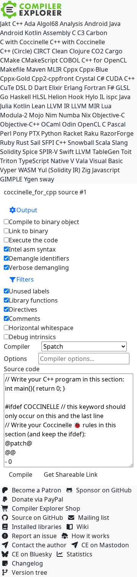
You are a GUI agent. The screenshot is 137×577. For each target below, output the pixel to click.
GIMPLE (11, 179)
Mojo (36, 115)
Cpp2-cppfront (53, 78)
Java (125, 97)
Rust (22, 142)
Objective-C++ (20, 124)
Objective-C (108, 115)
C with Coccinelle (24, 42)
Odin (69, 124)
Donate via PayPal (39, 499)
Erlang (73, 87)
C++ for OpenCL (104, 60)
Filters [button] (25, 279)
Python (51, 133)
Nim (51, 115)
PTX (34, 133)
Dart (40, 87)
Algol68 (47, 23)
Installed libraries (38, 527)
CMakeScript (39, 60)
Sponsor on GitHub (105, 490)
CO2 (97, 51)
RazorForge (117, 133)
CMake (10, 60)
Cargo (114, 51)
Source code (22, 369)
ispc (112, 97)
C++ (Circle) (16, 51)
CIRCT (41, 51)
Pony (20, 133)
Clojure (79, 51)
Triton (8, 161)
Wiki (84, 527)
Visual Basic (106, 161)
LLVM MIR (85, 106)
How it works (92, 536)
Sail (35, 142)
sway (47, 179)
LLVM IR (58, 106)
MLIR (54, 69)
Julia (6, 106)
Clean (60, 51)
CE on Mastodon (106, 545)
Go (4, 97)
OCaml (51, 124)
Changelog (29, 563)
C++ (17, 23)
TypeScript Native (44, 161)
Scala (103, 142)
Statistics (81, 554)
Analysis (71, 23)
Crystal (85, 78)
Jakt (5, 23)
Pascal (116, 124)
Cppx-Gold (15, 78)
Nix (86, 115)
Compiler (17, 346)
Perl (5, 133)
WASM (27, 170)
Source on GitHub (39, 517)
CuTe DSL (13, 87)
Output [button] (26, 210)
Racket (73, 133)
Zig (86, 170)
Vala (82, 161)
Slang (120, 142)
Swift (66, 151)
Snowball (81, 142)
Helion (57, 97)
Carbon (96, 33)
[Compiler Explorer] (31, 9)
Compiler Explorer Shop (47, 508)
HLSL (39, 97)
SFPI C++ (54, 142)
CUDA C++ (120, 78)
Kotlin (21, 106)
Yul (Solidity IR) (59, 170)
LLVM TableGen (97, 151)
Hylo (91, 97)
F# (110, 87)
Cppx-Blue (93, 69)
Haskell (20, 97)
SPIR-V (48, 151)
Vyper (8, 170)
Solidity (10, 151)
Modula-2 (13, 115)
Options (15, 358)
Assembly (56, 33)
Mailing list (95, 517)
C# (100, 78)
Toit (126, 151)
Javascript (106, 170)
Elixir (55, 87)
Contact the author (41, 545)
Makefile (12, 69)
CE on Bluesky (33, 554)
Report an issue (36, 536)
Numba (69, 115)
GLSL (123, 87)
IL (102, 97)
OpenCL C (92, 124)
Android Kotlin (20, 33)
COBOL (69, 60)
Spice (30, 151)
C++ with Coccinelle (77, 42)
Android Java (102, 23)
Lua (106, 106)
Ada (29, 23)
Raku (91, 133)
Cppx (70, 69)
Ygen (31, 179)
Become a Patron (38, 490)
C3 (80, 33)
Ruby (7, 142)
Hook (76, 97)
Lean (38, 106)
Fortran (95, 87)
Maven (36, 69)
